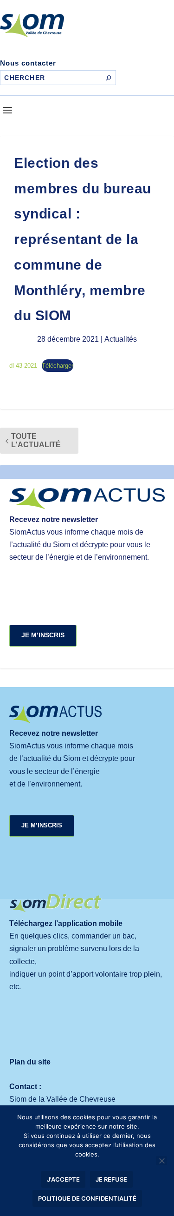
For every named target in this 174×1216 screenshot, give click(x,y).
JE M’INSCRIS (42, 635)
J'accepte (63, 1179)
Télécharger (57, 365)
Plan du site (30, 1062)
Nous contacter (28, 63)
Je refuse (111, 1179)
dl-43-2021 (23, 365)
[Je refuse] (161, 1160)
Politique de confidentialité (87, 1198)
